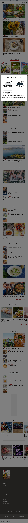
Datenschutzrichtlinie (12, 99)
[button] (20, 84)
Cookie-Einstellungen (21, 99)
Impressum (5, 99)
